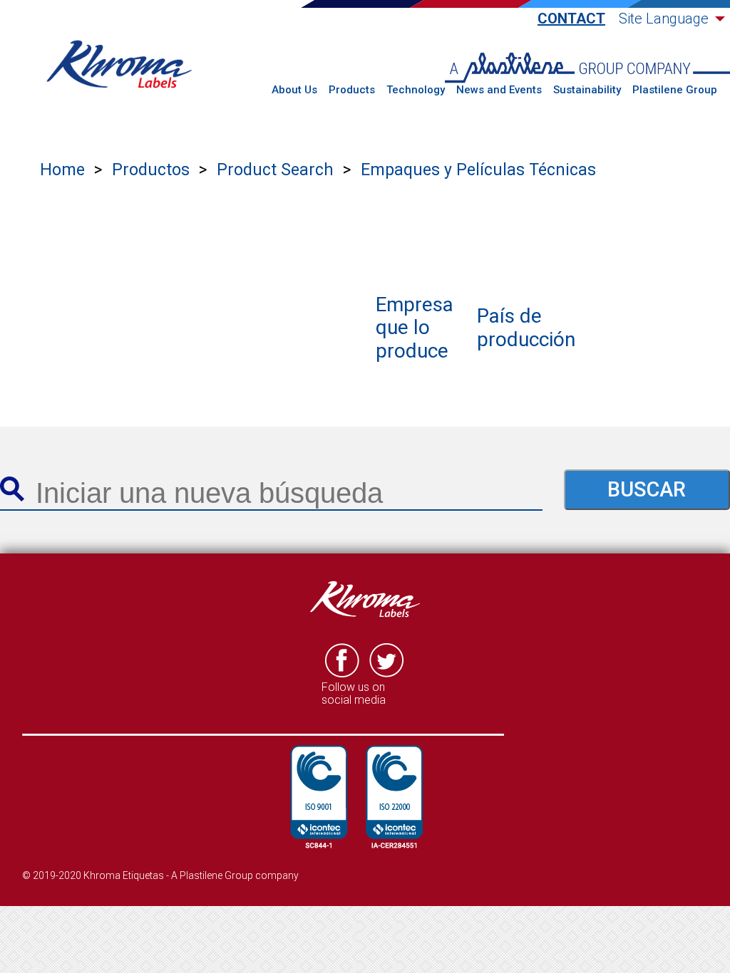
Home (62, 169)
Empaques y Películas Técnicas (478, 169)
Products (352, 90)
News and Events (499, 90)
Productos (151, 169)
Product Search (275, 169)
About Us (294, 90)
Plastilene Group (674, 90)
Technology (415, 90)
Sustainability (587, 90)
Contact (571, 19)
